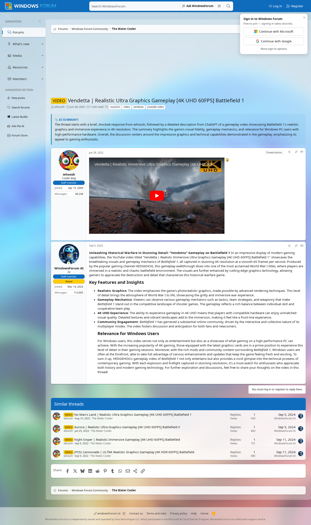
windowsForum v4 (108, 513)
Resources (20, 67)
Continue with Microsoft (276, 31)
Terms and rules (156, 513)
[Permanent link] (146, 282)
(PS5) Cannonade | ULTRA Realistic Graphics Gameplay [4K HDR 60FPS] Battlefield (134, 452)
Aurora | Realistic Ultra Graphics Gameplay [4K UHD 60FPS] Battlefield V (127, 427)
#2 (302, 245)
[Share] (289, 152)
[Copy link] (296, 152)
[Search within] (219, 6)
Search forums (21, 107)
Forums (18, 32)
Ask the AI (18, 126)
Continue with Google (276, 41)
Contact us (136, 513)
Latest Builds (20, 117)
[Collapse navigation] (40, 21)
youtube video (155, 107)
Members (20, 79)
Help (194, 513)
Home (204, 513)
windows (138, 107)
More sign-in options (274, 49)
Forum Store (20, 135)
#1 (302, 152)
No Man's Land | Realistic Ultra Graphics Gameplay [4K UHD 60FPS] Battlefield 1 (133, 414)
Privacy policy (178, 513)
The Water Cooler (102, 418)
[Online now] (68, 264)
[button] (42, 44)
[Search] (228, 6)
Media (17, 55)
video (127, 107)
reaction (115, 107)
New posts (18, 98)
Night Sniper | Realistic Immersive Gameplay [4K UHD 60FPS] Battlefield (127, 439)
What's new (21, 44)
